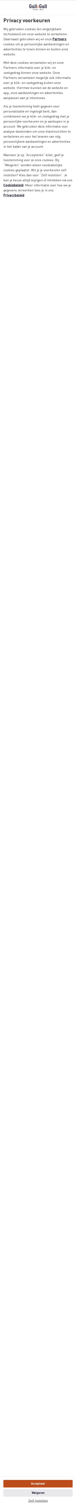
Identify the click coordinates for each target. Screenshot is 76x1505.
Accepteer (38, 1483)
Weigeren (38, 1492)
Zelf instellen (38, 1500)
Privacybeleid (13, 195)
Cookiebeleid (13, 185)
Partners (59, 39)
